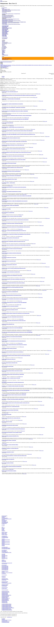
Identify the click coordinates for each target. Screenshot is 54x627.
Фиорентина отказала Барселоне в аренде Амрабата (10, 425)
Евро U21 (3, 44)
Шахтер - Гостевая (4, 534)
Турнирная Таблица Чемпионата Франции (14, 24)
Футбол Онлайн (4, 9)
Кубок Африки (4, 46)
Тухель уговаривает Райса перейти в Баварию (9, 163)
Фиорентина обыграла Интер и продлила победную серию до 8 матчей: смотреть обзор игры (16, 355)
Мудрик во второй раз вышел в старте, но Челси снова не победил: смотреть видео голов (15, 402)
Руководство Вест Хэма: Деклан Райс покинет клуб (10, 91)
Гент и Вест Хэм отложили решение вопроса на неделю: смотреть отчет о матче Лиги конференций (17, 332)
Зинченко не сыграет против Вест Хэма (8, 324)
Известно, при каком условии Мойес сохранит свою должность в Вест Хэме (13, 241)
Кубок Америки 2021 (5, 566)
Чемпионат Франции (5, 589)
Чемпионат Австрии (5, 593)
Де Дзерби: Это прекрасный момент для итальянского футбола (11, 295)
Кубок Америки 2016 (5, 568)
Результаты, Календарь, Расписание (7, 572)
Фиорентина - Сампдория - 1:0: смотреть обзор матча (10, 448)
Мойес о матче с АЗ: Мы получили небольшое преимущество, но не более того (14, 230)
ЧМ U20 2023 (4, 560)
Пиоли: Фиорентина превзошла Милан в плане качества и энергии (12, 370)
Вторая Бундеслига (5, 21)
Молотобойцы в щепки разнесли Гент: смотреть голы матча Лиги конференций (14, 302)
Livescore (8, 9)
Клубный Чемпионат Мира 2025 (6, 518)
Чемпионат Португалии (5, 591)
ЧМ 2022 (3, 540)
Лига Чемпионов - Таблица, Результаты (7, 15)
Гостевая (3, 525)
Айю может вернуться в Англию (7, 421)
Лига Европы (4, 48)
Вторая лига (4, 577)
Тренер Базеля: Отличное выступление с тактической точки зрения (12, 223)
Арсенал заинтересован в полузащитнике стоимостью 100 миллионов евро (13, 428)
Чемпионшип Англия (5, 19)
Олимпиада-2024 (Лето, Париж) (6, 604)
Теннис (3, 54)
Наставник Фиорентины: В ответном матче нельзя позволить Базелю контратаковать (15, 219)
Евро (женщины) (4, 43)
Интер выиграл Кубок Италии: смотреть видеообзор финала (11, 171)
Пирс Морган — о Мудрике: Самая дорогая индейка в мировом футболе (13, 399)
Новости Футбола (4, 515)
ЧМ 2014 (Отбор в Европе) (6, 544)
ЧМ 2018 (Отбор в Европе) (6, 542)
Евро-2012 (3, 557)
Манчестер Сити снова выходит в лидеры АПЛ (9, 264)
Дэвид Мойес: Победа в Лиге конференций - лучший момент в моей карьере (13, 107)
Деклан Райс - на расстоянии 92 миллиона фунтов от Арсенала (11, 191)
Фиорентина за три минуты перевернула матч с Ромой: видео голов (12, 167)
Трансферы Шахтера (17, 13)
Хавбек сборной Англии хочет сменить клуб (8, 359)
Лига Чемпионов (4, 47)
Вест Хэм (5, 67)
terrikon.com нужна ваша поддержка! (6, 61)
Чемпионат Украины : (5, 571)
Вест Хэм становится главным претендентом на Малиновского (11, 466)
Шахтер (3, 57)
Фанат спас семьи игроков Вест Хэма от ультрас (9, 179)
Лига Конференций (5, 521)
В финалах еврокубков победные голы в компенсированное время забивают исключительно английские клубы (19, 95)
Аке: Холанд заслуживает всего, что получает (9, 257)
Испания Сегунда (4, 582)
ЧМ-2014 (3, 543)
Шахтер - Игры (4, 58)
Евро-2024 (3, 40)
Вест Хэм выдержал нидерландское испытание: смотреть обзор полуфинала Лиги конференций (16, 195)
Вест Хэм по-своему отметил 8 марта (7, 366)
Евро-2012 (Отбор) (4, 558)
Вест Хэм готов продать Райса (6, 414)
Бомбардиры (4, 573)
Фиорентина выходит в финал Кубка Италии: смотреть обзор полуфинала (13, 282)
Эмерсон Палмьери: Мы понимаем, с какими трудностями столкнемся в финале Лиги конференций (17, 130)
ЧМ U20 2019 (4, 561)
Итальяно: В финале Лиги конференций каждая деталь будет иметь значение (13, 159)
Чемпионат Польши (5, 594)
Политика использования (5, 621)
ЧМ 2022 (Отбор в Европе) (6, 541)
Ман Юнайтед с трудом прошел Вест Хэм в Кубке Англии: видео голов (13, 382)
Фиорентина (6, 66)
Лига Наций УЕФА (5, 42)
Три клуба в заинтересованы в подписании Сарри (9, 362)
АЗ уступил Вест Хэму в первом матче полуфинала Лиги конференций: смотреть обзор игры (16, 234)
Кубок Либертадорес (5, 522)
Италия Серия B (4, 23)
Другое (3, 49)
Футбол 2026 (4, 516)
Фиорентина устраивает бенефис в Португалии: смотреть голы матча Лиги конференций (15, 390)
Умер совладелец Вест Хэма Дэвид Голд (8, 459)
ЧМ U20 (3, 45)
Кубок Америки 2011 (5, 569)
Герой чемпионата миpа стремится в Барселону (9, 348)
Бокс (3, 53)
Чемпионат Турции (5, 597)
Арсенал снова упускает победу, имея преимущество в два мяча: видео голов (13, 320)
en (1, 0)
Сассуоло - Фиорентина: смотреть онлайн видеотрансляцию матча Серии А (13, 148)
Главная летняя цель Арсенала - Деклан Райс (9, 440)
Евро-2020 (3, 554)
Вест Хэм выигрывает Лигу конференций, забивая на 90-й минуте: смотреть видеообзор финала (16, 115)
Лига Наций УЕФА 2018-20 (6, 548)
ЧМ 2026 (3, 41)
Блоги (3, 56)
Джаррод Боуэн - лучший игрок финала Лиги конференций (11, 98)
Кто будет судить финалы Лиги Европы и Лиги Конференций (11, 175)
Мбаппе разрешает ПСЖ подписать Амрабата (9, 470)
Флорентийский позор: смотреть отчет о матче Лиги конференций (12, 327)
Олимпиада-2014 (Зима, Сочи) (6, 608)
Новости (3, 76)
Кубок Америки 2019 (5, 567)
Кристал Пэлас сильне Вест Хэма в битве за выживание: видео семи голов (13, 279)
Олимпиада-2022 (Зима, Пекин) (6, 605)
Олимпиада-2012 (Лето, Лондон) (6, 609)
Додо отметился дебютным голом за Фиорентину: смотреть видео (12, 275)
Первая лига (4, 576)
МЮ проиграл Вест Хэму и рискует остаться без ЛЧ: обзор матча (12, 248)
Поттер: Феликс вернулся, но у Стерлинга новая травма (10, 406)
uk (0, 0)
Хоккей (3, 51)
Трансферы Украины (11, 13)
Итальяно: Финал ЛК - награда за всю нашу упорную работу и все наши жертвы (14, 141)
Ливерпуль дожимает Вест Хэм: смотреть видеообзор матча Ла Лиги (12, 287)
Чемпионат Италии (5, 587)
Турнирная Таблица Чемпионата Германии (14, 20)
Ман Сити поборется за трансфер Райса (8, 212)
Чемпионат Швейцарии (5, 599)
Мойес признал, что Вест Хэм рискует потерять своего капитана (12, 216)
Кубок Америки (4, 565)
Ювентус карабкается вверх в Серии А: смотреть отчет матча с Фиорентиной (14, 394)
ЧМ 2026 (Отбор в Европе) (6, 539)
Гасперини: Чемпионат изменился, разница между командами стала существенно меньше (15, 313)
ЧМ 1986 (3, 545)
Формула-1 (3, 50)
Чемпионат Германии (5, 584)
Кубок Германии (10, 21)
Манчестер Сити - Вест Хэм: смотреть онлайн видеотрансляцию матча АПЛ (13, 268)
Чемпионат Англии (5, 578)
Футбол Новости (4, 7)
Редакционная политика (5, 622)
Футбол (1, 1)
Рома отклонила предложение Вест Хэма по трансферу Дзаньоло (12, 432)
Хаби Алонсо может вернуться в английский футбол (10, 291)
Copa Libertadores (4, 38)
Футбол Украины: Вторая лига (6, 11)
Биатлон (3, 52)
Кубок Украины (4, 12)
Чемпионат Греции (5, 602)
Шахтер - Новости (4, 532)
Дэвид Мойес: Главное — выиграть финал (8, 182)
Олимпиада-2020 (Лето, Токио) (6, 606)
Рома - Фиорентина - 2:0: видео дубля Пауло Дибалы (10, 444)
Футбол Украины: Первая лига (6, 10)
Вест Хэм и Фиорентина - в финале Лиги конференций (10, 205)
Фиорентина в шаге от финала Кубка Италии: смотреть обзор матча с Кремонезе (14, 344)
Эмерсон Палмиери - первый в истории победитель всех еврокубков (12, 103)
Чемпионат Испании (5, 581)
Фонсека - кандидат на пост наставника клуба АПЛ (10, 309)
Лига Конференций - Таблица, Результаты (8, 16)
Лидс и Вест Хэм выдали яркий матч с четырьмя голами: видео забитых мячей (14, 455)
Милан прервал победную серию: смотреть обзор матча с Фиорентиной (13, 374)
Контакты (3, 619)
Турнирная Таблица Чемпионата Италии (13, 22)
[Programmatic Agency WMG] (0, 623)
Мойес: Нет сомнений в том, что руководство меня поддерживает (12, 336)
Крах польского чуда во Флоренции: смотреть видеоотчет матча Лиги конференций (15, 298)
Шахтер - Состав (9, 58)
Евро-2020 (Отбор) (4, 555)
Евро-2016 (3, 556)
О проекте (3, 618)
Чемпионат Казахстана (5, 596)
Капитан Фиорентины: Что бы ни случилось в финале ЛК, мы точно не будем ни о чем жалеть (16, 152)
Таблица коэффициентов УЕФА (6, 17)
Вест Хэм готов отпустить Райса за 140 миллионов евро (10, 237)
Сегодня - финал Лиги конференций (7, 122)
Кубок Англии (11, 19)
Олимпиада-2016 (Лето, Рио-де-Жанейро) (8, 607)
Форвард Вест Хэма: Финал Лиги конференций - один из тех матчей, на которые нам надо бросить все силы (18, 134)
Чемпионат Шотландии (5, 600)
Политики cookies (4, 620)
